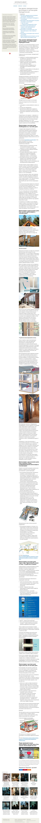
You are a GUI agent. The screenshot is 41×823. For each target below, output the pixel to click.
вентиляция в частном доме (30, 139)
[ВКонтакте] (21, 769)
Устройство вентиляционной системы (29, 24)
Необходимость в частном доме (34, 760)
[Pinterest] (25, 769)
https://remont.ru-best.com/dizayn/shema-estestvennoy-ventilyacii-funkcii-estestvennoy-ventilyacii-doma (28, 739)
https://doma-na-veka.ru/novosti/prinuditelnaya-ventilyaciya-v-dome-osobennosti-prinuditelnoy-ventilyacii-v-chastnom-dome (28, 557)
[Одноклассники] (29, 769)
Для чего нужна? (25, 23)
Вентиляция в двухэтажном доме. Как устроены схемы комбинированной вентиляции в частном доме (28, 27)
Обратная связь (29, 819)
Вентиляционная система (31, 761)
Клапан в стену (33, 764)
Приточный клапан (28, 764)
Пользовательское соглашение (22, 819)
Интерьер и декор (20, 2)
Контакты (16, 819)
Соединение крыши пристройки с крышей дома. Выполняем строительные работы (9, 37)
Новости (20, 5)
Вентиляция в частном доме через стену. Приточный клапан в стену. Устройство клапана (29, 31)
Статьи (24, 5)
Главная (15, 5)
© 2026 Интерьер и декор (6, 819)
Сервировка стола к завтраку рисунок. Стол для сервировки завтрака (9, 25)
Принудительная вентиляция (25, 765)
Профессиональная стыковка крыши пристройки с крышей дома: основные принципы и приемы (9, 41)
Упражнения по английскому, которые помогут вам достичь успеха (8, 32)
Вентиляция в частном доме (26, 760)
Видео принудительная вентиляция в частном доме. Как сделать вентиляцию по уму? (30, 36)
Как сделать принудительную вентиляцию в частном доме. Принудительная (29, 16)
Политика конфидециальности (19, 820)
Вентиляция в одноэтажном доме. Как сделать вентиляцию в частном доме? (30, 21)
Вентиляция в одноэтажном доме (23, 761)
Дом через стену (23, 764)
